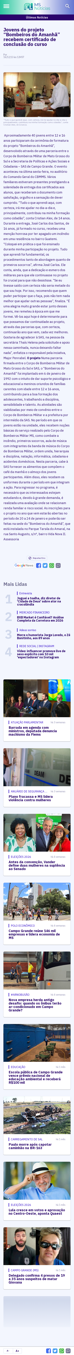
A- (8, 1350)
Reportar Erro (39, 558)
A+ (17, 1351)
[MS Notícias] (37, 7)
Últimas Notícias (37, 17)
